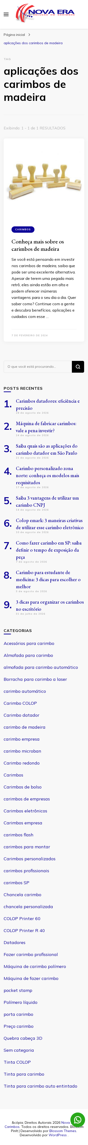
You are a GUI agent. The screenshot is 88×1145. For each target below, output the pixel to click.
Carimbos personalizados (29, 858)
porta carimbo (18, 1014)
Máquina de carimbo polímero (35, 966)
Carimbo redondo (22, 763)
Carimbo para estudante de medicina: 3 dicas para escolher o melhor (48, 579)
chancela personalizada (28, 906)
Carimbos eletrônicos (25, 811)
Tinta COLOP (17, 1062)
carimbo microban (22, 751)
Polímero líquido (20, 1002)
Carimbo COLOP (20, 703)
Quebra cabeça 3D (23, 1038)
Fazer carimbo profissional (31, 954)
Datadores (14, 942)
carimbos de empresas (27, 799)
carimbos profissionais (26, 870)
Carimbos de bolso (23, 787)
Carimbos (23, 229)
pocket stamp (18, 990)
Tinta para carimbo (24, 1074)
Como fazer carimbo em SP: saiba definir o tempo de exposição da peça (49, 550)
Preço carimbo (18, 1026)
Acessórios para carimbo (29, 643)
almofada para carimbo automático (41, 667)
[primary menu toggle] (6, 14)
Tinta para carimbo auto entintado (40, 1086)
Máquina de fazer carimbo (31, 978)
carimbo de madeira (24, 727)
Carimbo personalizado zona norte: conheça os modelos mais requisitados (47, 475)
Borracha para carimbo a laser (35, 679)
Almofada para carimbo (28, 655)
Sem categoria (19, 1050)
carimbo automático (25, 691)
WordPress (58, 1135)
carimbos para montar (27, 847)
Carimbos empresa (23, 823)
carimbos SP (16, 882)
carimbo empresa (22, 739)
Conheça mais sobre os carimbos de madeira (37, 245)
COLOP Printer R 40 (24, 930)
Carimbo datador (21, 715)
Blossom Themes (62, 1131)
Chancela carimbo (22, 894)
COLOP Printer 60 (22, 918)
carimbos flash (18, 835)
